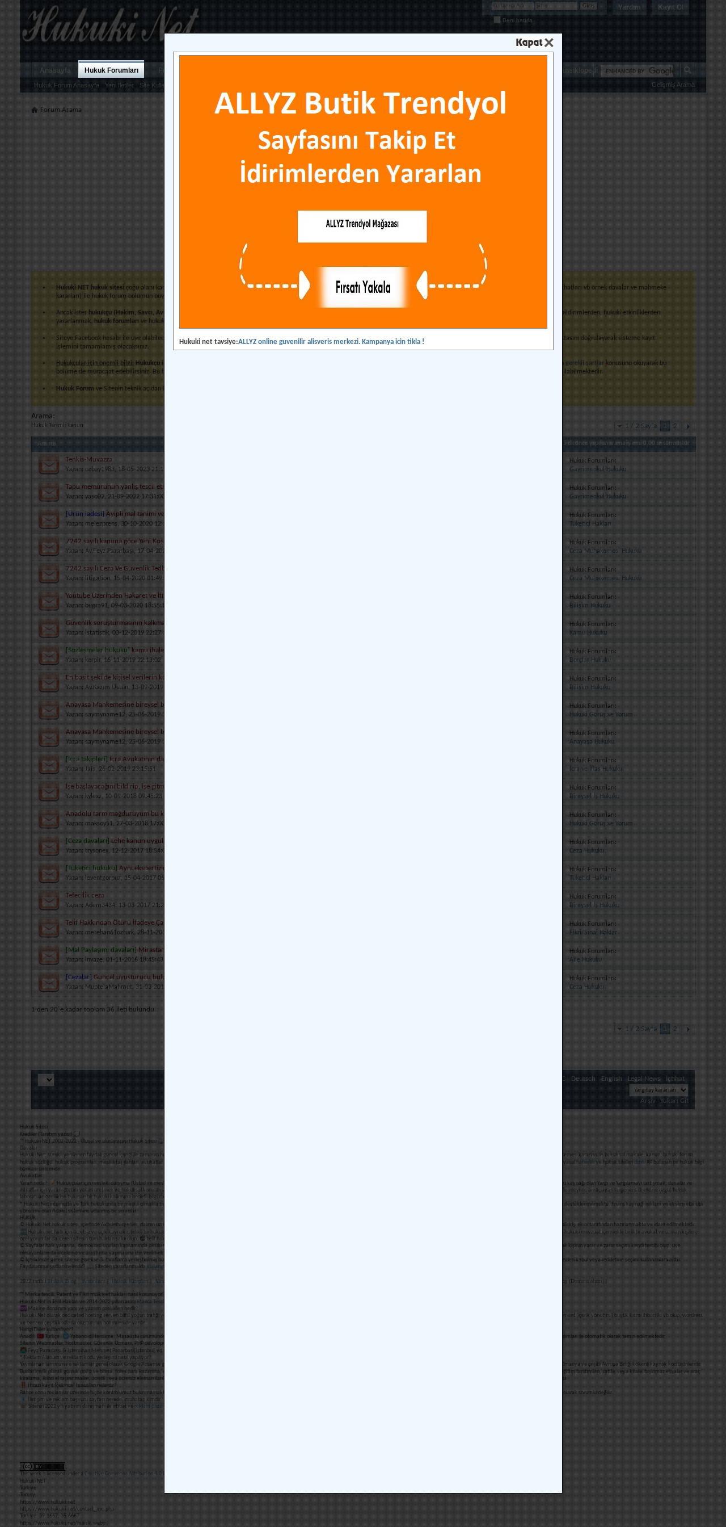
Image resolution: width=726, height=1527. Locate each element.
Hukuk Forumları (111, 70)
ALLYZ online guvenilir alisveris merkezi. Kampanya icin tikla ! (331, 342)
